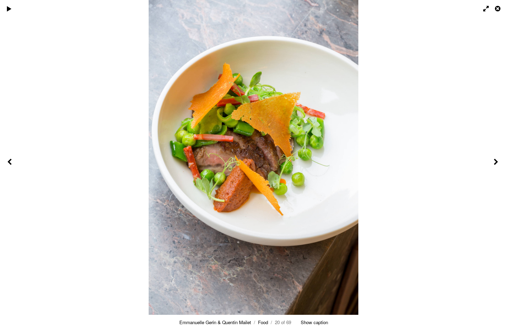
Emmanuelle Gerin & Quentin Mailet (215, 322)
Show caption (314, 322)
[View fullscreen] (483, 8)
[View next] (496, 165)
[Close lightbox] (498, 8)
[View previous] (10, 165)
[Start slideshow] (9, 8)
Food (263, 322)
